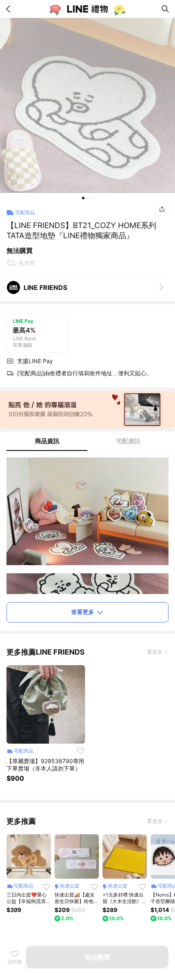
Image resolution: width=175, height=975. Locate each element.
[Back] (10, 9)
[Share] (161, 208)
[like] (80, 750)
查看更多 (82, 611)
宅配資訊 (128, 441)
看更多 (155, 652)
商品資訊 (47, 441)
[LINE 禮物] (87, 9)
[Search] (165, 9)
